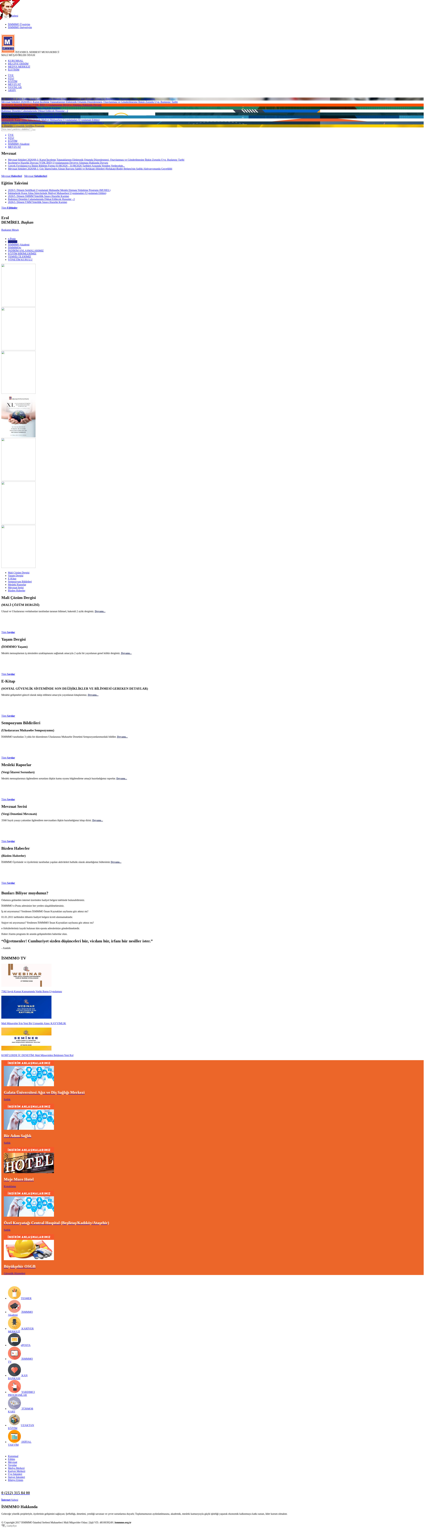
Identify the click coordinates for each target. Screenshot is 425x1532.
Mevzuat (11, 176)
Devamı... (100, 611)
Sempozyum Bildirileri (20, 581)
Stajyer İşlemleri (16, 1477)
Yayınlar (12, 1465)
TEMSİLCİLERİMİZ (19, 256)
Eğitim (11, 1459)
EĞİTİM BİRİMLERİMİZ (22, 253)
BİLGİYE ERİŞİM (18, 63)
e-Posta (12, 238)
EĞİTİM (12, 81)
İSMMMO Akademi (18, 244)
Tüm (9, 207)
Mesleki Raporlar (17, 584)
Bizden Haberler (16, 590)
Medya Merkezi (16, 1468)
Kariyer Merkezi (16, 1471)
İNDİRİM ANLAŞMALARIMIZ (26, 250)
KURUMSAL (15, 60)
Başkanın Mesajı (10, 229)
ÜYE (11, 75)
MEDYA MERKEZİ (19, 66)
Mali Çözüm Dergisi (18, 572)
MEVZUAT (14, 84)
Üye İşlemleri (15, 1474)
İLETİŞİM (13, 69)
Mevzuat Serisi (16, 587)
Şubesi (9, 1499)
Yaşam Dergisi (15, 575)
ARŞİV (12, 90)
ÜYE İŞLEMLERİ (29, 1499)
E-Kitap (12, 578)
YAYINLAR (15, 87)
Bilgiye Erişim (15, 1480)
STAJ (11, 78)
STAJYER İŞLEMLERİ (53, 1499)
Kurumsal (13, 1456)
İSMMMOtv (14, 247)
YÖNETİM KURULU (20, 259)
